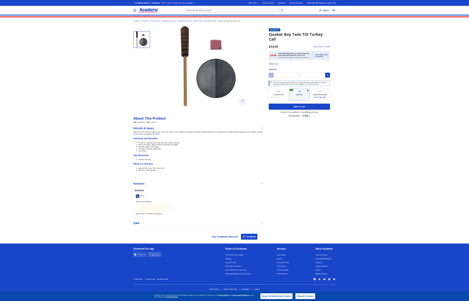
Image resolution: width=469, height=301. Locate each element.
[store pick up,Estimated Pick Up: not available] (278, 95)
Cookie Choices (172, 297)
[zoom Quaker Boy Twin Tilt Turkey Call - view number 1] (208, 66)
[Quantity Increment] (327, 75)
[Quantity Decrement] (271, 75)
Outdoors (145, 21)
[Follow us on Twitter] (319, 279)
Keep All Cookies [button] (305, 296)
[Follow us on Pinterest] (334, 279)
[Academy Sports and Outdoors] (149, 10)
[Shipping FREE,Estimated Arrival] (299, 95)
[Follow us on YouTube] (324, 279)
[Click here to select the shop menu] (134, 10)
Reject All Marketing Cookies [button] (276, 296)
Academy (136, 21)
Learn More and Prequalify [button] (321, 55)
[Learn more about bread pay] (306, 115)
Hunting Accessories (169, 21)
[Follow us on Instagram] (329, 279)
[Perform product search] (281, 10)
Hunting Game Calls (184, 21)
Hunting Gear (155, 21)
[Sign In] (320, 10)
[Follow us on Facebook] (314, 279)
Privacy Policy (223, 295)
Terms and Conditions (240, 295)
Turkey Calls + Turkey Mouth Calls (204, 21)
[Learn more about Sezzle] (294, 115)
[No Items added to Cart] (334, 10)
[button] (322, 55)
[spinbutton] (299, 75)
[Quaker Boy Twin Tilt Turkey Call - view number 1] (141, 39)
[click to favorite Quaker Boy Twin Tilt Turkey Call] (242, 101)
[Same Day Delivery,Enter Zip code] (320, 95)
